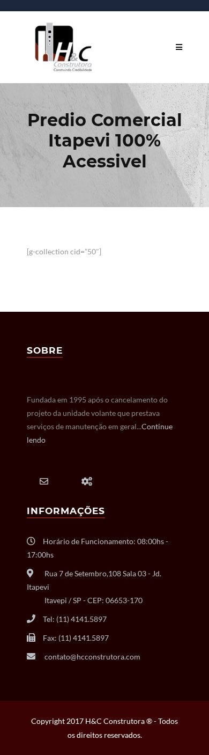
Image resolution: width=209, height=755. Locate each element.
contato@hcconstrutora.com (92, 656)
